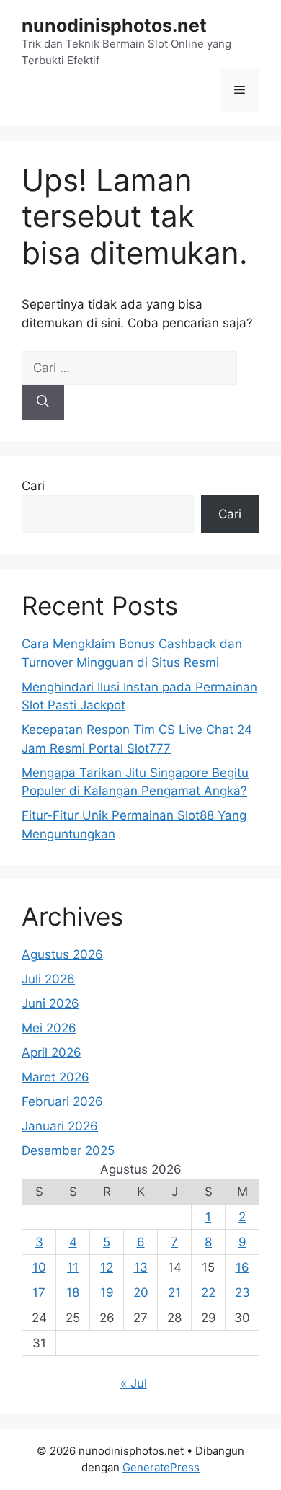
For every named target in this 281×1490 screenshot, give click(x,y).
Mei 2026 (49, 1028)
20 (140, 1292)
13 (141, 1267)
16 (242, 1267)
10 (39, 1267)
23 (242, 1292)
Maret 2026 (55, 1077)
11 (73, 1267)
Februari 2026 (62, 1101)
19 (107, 1292)
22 (208, 1292)
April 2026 (51, 1052)
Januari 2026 (60, 1126)
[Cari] (43, 402)
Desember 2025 (68, 1150)
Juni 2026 (50, 1003)
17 (38, 1292)
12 (106, 1267)
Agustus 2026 (62, 954)
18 (72, 1292)
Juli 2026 (48, 979)
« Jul (133, 1383)
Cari (33, 486)
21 (174, 1292)
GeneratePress (161, 1467)
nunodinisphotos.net (114, 25)
